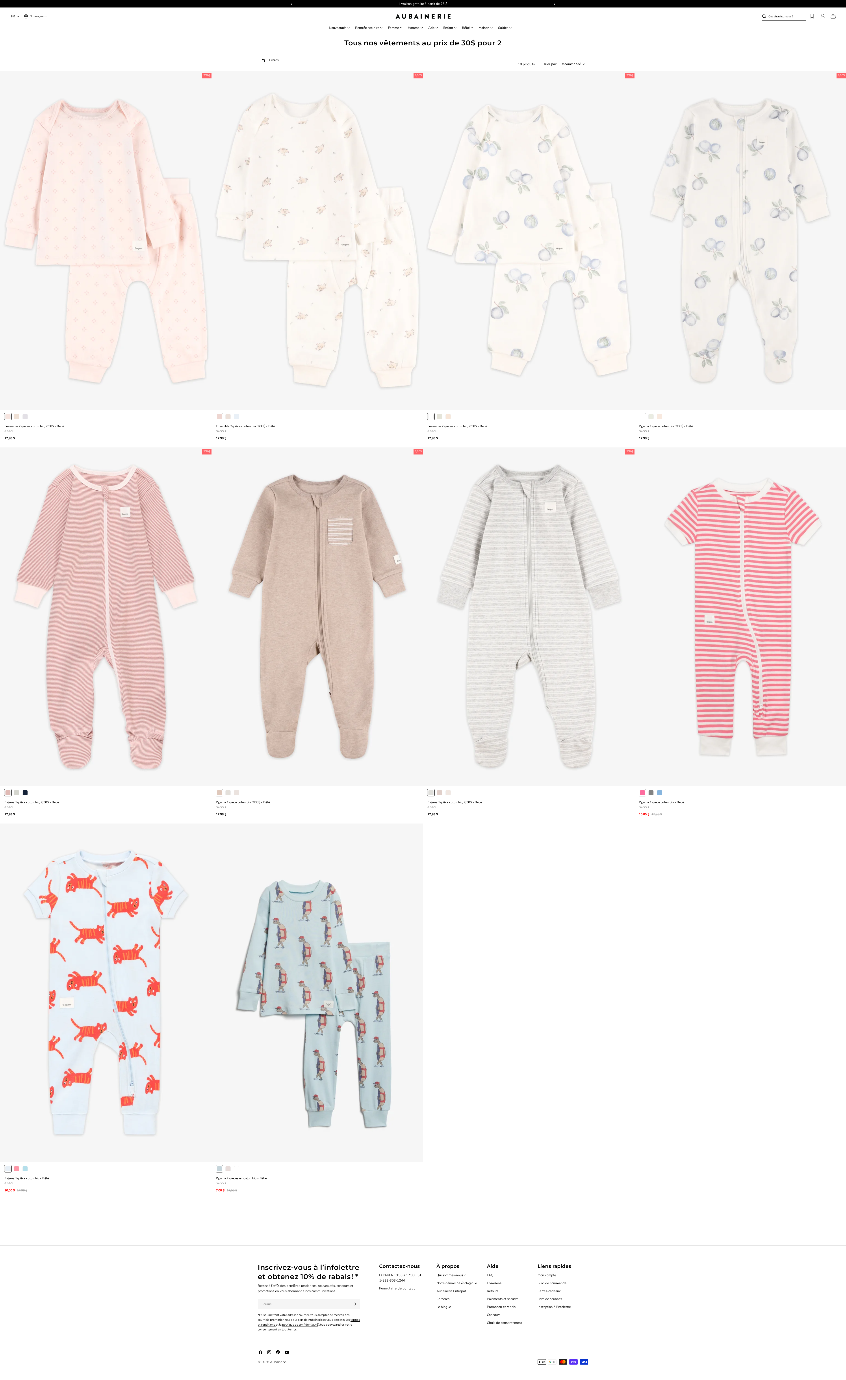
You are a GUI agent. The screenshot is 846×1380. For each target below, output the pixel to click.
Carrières (442, 1299)
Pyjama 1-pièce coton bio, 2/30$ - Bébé (666, 426)
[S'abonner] (355, 1304)
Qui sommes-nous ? (451, 1275)
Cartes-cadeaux (549, 1291)
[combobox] (787, 16)
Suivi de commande (552, 1283)
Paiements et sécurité (502, 1299)
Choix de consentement (504, 1323)
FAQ (490, 1275)
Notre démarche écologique (456, 1283)
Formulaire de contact (397, 1288)
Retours (492, 1291)
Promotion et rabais (501, 1307)
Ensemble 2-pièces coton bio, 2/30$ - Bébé (34, 426)
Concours (493, 1315)
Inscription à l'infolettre (554, 1307)
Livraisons (494, 1283)
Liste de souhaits (550, 1299)
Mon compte (547, 1275)
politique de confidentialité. (300, 1324)
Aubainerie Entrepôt (451, 1291)
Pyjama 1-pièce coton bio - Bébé (661, 802)
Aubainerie (278, 1362)
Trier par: (550, 64)
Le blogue (443, 1307)
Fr (13, 16)
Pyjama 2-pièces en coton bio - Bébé (241, 1178)
